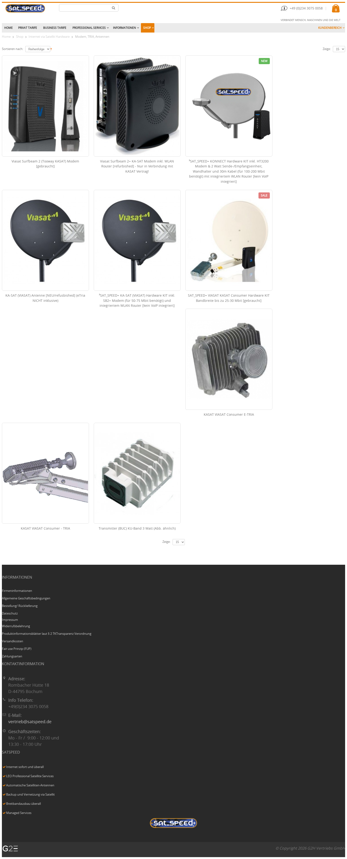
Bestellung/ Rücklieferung (20, 606)
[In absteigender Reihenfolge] (51, 49)
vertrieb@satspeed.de (29, 722)
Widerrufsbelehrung (16, 626)
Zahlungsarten (12, 656)
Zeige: (327, 49)
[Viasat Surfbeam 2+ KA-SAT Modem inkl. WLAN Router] (137, 106)
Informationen (124, 27)
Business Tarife (54, 27)
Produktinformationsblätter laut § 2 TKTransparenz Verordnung (46, 633)
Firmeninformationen (17, 591)
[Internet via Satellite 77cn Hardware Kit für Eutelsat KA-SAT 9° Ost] (228, 240)
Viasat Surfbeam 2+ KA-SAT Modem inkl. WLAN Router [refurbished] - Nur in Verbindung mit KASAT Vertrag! (137, 166)
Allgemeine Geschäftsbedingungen (26, 598)
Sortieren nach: (12, 49)
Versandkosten (12, 641)
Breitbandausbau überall (23, 803)
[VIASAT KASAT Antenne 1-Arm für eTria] (45, 240)
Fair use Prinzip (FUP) (16, 649)
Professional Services (89, 27)
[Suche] (113, 7)
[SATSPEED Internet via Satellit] (25, 8)
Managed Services (18, 813)
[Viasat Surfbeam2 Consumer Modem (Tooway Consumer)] (45, 106)
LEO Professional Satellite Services (30, 776)
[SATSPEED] (173, 823)
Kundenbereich (330, 27)
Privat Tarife (27, 27)
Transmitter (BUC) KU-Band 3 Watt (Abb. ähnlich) (137, 528)
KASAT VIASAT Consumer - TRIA (45, 528)
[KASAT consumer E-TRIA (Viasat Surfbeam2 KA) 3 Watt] (228, 359)
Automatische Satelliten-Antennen (30, 785)
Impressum (10, 620)
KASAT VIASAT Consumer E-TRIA (229, 414)
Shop (147, 27)
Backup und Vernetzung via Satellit (30, 794)
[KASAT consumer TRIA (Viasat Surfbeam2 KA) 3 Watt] (45, 473)
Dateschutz (10, 613)
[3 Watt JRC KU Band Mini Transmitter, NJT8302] (137, 473)
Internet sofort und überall (25, 767)
